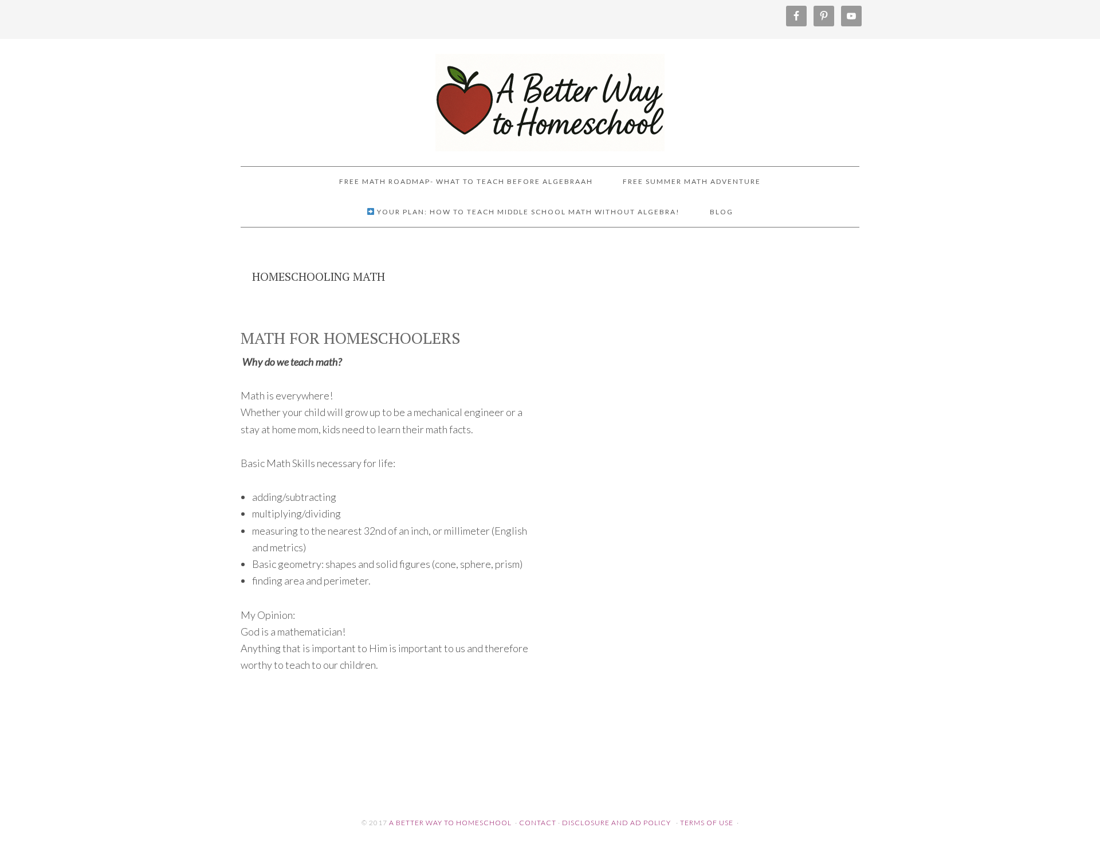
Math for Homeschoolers (350, 337)
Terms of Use (706, 822)
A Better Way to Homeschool (550, 97)
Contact (537, 822)
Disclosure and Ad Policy (616, 822)
